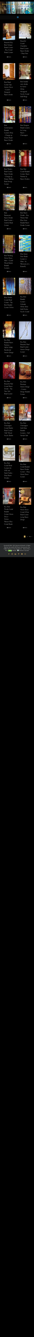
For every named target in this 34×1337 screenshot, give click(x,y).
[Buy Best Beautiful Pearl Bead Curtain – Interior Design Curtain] (25, 330)
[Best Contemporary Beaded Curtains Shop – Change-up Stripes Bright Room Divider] (9, 114)
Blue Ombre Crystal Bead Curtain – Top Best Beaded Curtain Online (9, 303)
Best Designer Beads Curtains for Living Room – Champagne (25, 130)
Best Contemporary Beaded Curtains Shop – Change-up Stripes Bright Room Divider (8, 132)
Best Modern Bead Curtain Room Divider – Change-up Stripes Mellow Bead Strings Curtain (9, 176)
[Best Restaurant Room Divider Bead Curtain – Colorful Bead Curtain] (9, 202)
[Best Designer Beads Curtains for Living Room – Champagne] (25, 114)
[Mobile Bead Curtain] (17, 2)
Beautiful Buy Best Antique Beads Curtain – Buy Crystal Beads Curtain (8, 48)
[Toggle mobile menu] (18, 17)
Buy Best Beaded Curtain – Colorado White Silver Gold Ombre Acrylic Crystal (24, 304)
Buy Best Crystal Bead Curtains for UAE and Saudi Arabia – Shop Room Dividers (8, 470)
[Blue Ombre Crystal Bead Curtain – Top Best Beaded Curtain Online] (9, 286)
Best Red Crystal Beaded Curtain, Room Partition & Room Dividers (25, 174)
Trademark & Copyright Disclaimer (15, 549)
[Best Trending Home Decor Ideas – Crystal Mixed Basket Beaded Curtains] (9, 244)
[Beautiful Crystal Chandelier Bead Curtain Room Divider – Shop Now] (25, 31)
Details (9, 57)
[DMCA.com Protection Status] (12, 550)
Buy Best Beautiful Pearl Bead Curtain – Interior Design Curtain (25, 347)
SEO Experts (18, 547)
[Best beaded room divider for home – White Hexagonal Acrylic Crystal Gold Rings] (25, 71)
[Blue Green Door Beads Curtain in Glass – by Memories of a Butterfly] (25, 243)
